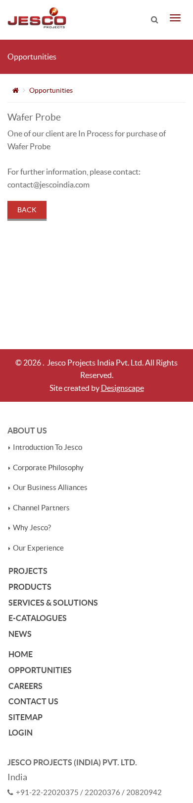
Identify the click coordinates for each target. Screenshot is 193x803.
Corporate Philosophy (48, 468)
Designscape (122, 387)
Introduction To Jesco (47, 447)
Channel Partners (41, 508)
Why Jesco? (32, 528)
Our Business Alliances (50, 488)
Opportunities (51, 90)
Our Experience (38, 548)
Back (27, 210)
